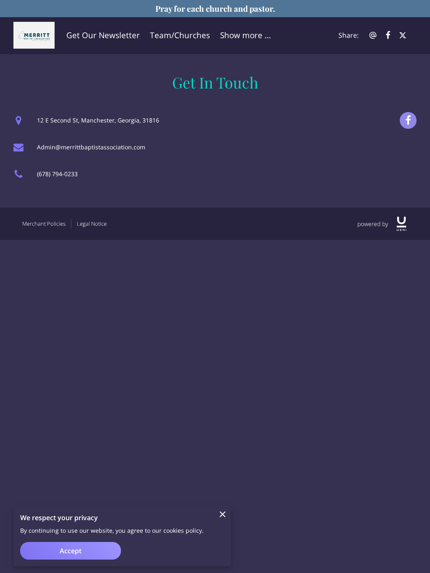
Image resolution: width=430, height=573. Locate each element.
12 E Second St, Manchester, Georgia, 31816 (98, 120)
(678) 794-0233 (57, 174)
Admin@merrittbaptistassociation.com (91, 147)
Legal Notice (92, 223)
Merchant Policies (44, 223)
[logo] (401, 223)
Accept (70, 550)
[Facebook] (408, 120)
